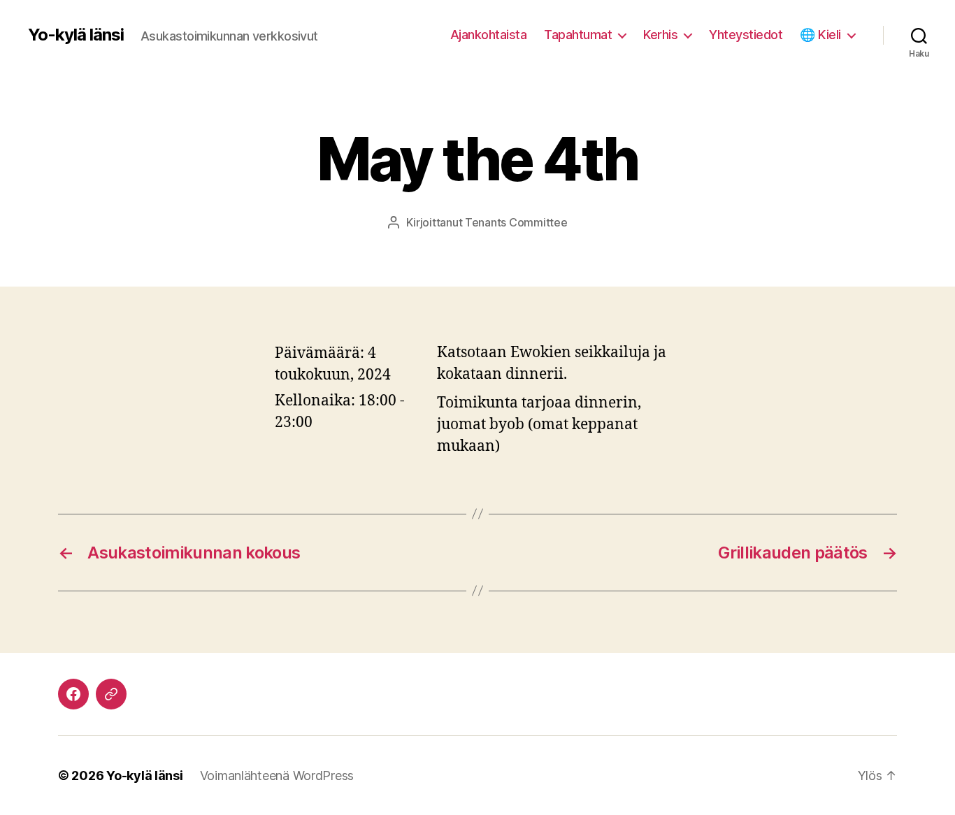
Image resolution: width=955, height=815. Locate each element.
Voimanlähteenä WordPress (277, 775)
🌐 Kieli (820, 34)
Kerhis (660, 34)
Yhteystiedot (745, 34)
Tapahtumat (578, 34)
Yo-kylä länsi (76, 35)
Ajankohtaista (488, 34)
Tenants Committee (516, 222)
